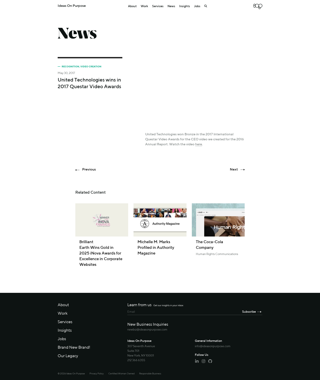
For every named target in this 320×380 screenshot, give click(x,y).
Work (144, 6)
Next (234, 169)
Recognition (70, 67)
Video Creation (90, 67)
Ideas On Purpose (72, 6)
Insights (184, 6)
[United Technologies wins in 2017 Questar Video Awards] (195, 92)
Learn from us (155, 305)
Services (158, 6)
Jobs (197, 6)
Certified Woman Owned (121, 373)
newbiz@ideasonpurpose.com (147, 329)
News (171, 6)
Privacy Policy (97, 373)
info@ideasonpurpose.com (212, 346)
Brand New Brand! (74, 348)
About (132, 6)
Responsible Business (150, 373)
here (198, 144)
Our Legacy (68, 356)
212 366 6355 (136, 360)
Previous (89, 169)
